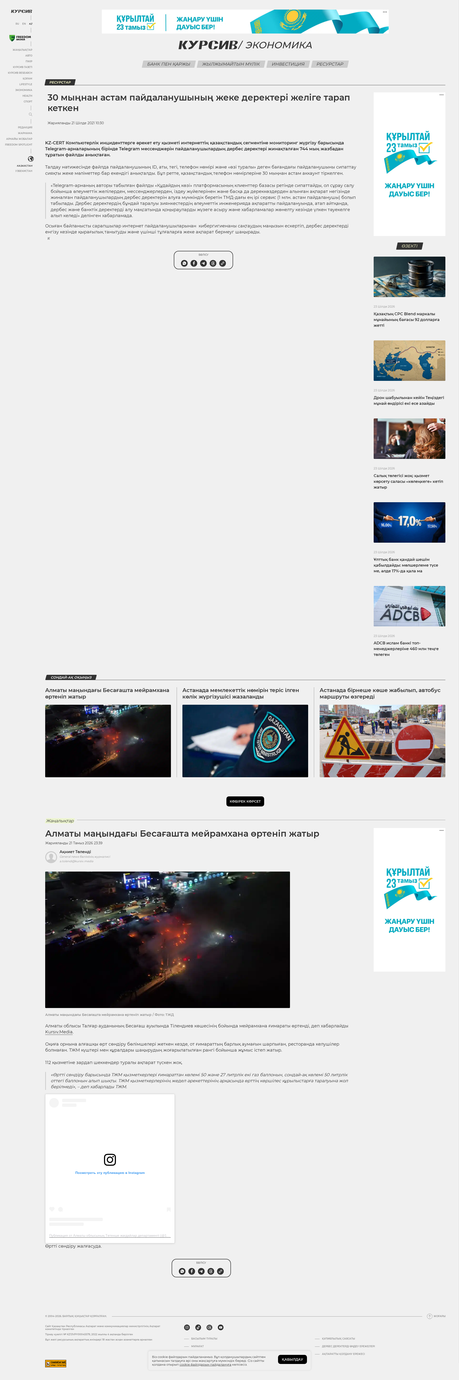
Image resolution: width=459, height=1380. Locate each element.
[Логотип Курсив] (21, 11)
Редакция (25, 127)
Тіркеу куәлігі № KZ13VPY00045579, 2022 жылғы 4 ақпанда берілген (89, 1334)
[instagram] (187, 1327)
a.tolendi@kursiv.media (76, 861)
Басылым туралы (204, 1338)
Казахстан (24, 165)
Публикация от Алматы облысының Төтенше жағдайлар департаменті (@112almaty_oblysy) (121, 1235)
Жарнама (25, 133)
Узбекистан (23, 171)
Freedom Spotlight (18, 144)
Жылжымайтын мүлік (231, 64)
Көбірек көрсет (245, 801)
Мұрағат (197, 1346)
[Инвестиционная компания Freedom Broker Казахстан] (20, 38)
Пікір (29, 61)
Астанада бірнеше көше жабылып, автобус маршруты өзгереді (380, 693)
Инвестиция (288, 64)
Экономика (23, 90)
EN (24, 24)
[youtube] (221, 1327)
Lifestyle (25, 84)
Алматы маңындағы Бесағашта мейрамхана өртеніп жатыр (107, 693)
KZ (30, 24)
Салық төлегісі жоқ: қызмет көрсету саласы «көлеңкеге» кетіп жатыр (408, 481)
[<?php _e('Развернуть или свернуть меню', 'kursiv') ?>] (31, 159)
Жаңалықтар (22, 49)
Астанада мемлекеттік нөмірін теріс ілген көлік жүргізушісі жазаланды (240, 693)
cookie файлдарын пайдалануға (205, 1364)
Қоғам (27, 78)
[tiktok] (198, 1327)
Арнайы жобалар (19, 139)
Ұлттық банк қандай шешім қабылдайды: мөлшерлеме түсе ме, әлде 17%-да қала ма (406, 565)
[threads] (209, 1327)
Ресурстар (330, 64)
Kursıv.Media (59, 1032)
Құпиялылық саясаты (338, 1338)
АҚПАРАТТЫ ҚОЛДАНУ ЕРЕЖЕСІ (343, 1354)
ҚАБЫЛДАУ (292, 1359)
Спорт (28, 101)
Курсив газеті (22, 67)
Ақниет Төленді (75, 852)
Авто (28, 55)
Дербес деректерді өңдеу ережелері (348, 1346)
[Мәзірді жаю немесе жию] (30, 115)
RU (17, 24)
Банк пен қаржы (169, 64)
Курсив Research (20, 72)
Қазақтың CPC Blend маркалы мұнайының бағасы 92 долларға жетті (407, 320)
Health (27, 95)
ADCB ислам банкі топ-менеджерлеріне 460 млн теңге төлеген (406, 649)
